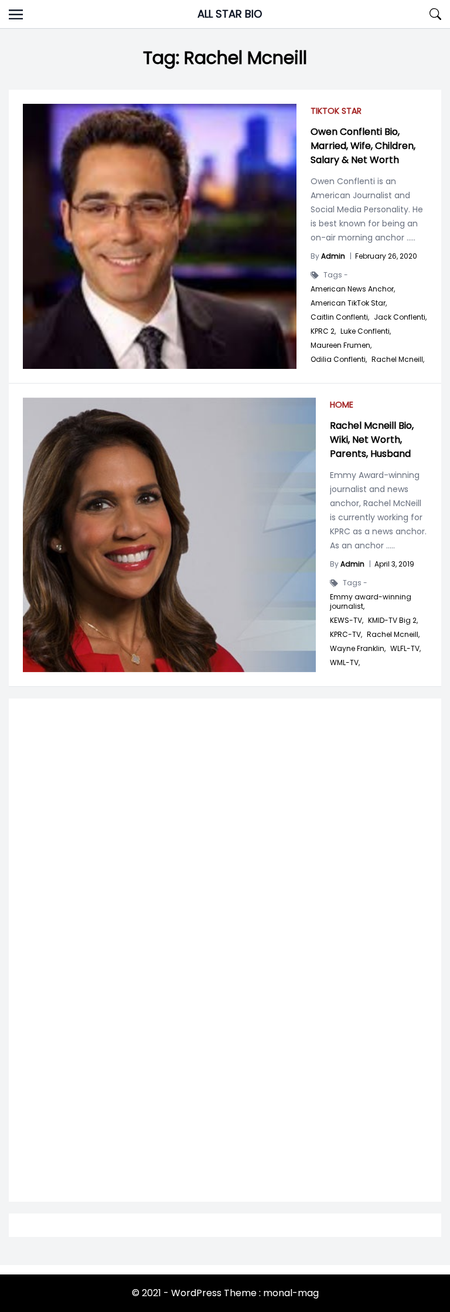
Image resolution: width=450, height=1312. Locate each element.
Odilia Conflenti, (339, 359)
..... (389, 545)
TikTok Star (336, 111)
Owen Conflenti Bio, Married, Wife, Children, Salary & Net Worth (363, 146)
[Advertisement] (225, 846)
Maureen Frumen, (341, 345)
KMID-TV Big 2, (393, 620)
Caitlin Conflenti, (340, 317)
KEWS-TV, (346, 620)
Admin (333, 256)
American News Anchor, (353, 289)
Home (341, 405)
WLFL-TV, (405, 648)
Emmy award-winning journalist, (370, 601)
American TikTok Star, (349, 303)
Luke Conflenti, (365, 331)
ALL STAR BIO (229, 13)
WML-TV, (345, 662)
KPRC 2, (323, 331)
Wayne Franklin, (358, 648)
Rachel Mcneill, (393, 634)
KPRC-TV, (346, 634)
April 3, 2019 (394, 564)
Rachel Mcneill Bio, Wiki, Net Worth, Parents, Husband (372, 439)
